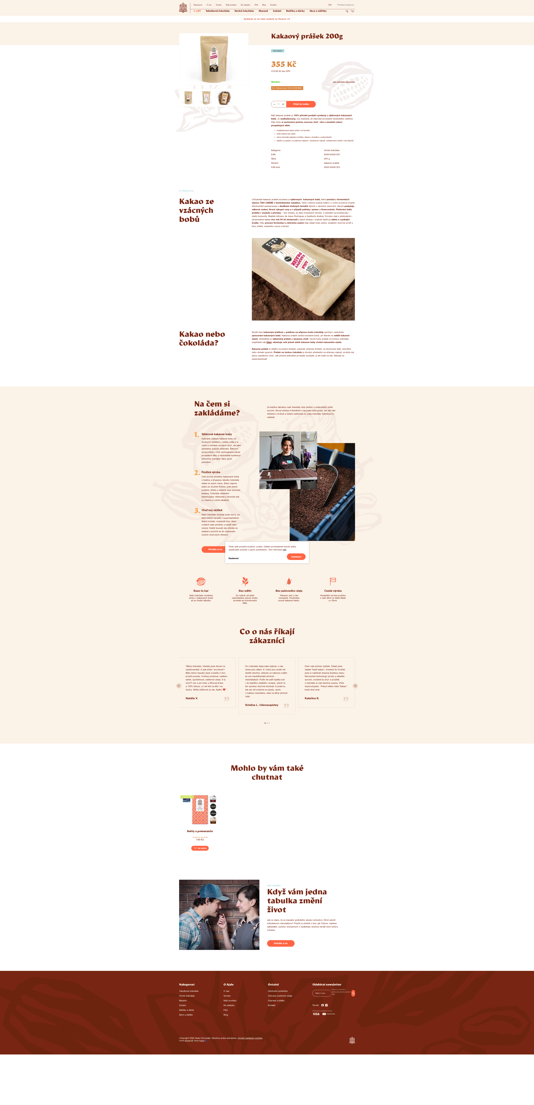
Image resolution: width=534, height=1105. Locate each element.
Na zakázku (245, 5)
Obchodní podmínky (278, 991)
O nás (209, 5)
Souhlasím (296, 556)
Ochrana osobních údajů (280, 996)
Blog (264, 5)
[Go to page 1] (265, 723)
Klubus (201, 1041)
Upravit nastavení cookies (250, 1038)
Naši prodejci (231, 5)
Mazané (183, 1000)
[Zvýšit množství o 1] (283, 104)
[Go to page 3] (269, 723)
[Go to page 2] (267, 723)
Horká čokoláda (331, 150)
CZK (330, 5)
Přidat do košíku (301, 104)
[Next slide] (355, 685)
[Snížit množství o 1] (274, 104)
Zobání (182, 1005)
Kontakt (273, 5)
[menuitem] (197, 11)
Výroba (218, 5)
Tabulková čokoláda (188, 991)
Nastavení (234, 558)
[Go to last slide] (178, 685)
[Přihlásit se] (353, 993)
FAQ (256, 5)
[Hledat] (347, 11)
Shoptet (188, 1041)
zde (284, 549)
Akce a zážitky (186, 1015)
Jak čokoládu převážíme (344, 82)
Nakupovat (198, 5)
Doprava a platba (276, 1000)
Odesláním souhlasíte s (341, 991)
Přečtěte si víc (215, 549)
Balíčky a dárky (186, 1010)
